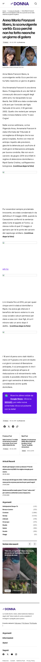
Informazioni (8, 638)
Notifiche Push (21, 660)
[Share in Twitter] (9, 426)
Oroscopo (6, 522)
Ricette (5, 525)
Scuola (5, 531)
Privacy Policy (31, 660)
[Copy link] (17, 426)
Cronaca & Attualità (13, 11)
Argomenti (7, 633)
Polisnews (18, 623)
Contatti (12, 660)
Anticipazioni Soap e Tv (10, 506)
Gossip (5, 516)
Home (4, 11)
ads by (6, 269)
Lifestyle (5, 519)
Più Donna (25, 623)
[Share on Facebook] (5, 426)
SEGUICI (8, 402)
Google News (16, 399)
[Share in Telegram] (13, 426)
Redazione (6, 660)
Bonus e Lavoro (8, 509)
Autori (5, 642)
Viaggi (5, 534)
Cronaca (5, 42)
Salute (24, 451)
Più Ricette (33, 623)
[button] (3, 3)
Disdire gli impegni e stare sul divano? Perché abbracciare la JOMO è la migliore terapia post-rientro (18, 469)
